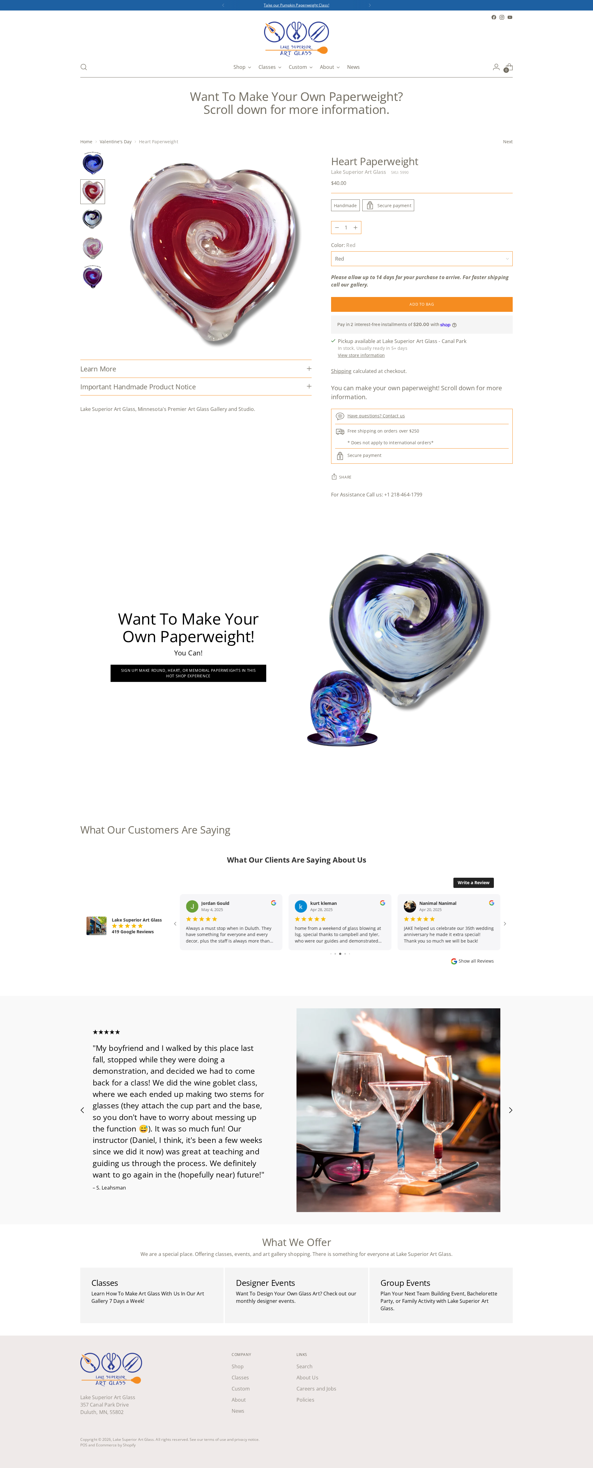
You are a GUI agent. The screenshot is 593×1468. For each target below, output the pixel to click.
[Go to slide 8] (340, 954)
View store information (361, 355)
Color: (343, 245)
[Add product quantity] (355, 227)
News (238, 1410)
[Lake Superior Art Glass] (296, 39)
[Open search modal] (84, 67)
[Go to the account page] (496, 67)
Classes (240, 1377)
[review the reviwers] (273, 904)
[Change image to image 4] (92, 248)
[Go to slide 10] (349, 953)
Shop (238, 1366)
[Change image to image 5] (92, 277)
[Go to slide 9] (345, 954)
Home (86, 141)
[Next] (369, 5)
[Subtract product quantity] (337, 227)
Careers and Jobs (316, 1388)
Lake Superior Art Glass (358, 172)
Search (304, 1366)
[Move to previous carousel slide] (493, 791)
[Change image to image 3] (92, 220)
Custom (241, 1388)
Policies (305, 1399)
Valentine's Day (116, 141)
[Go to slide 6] (330, 953)
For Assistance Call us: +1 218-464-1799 (376, 494)
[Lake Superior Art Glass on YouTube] (510, 17)
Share (345, 477)
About (239, 1399)
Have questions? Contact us (376, 416)
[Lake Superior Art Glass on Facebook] (494, 17)
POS (83, 1445)
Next (508, 141)
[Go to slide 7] (335, 954)
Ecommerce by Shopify (116, 1445)
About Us (307, 1377)
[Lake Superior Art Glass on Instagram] (502, 17)
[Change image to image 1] (92, 163)
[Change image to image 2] (92, 191)
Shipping (341, 371)
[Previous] (223, 5)
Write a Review (474, 882)
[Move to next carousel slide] (507, 790)
